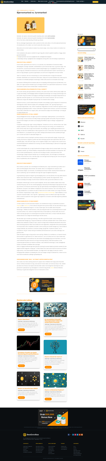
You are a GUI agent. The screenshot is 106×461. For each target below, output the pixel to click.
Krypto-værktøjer (80, 1)
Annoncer (75, 449)
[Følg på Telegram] (77, 435)
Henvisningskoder (64, 449)
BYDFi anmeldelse (89, 176)
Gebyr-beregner (51, 447)
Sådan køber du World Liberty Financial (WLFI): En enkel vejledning (89, 76)
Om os (49, 2)
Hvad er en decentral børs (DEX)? (28, 388)
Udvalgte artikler (63, 446)
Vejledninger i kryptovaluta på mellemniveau (26, 321)
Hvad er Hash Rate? (24, 319)
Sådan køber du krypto (42, 1)
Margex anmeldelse (87, 160)
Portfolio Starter (51, 449)
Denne (52, 267)
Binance (83, 122)
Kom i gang (95, 1)
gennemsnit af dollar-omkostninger (46, 192)
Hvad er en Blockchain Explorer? (54, 390)
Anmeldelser (51, 1)
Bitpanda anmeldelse (87, 168)
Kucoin (83, 138)
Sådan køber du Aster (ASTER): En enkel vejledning (89, 67)
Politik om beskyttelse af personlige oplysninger (77, 454)
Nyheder (26, 1)
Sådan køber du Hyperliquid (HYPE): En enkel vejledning (89, 96)
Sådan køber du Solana (39, 449)
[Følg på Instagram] (75, 435)
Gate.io (83, 134)
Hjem (22, 1)
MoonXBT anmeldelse (87, 184)
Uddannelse (33, 1)
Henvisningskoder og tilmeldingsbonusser (65, 1)
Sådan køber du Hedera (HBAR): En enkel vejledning (89, 86)
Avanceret (24, 449)
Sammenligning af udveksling (51, 451)
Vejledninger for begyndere (27, 446)
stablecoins (26, 205)
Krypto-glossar (25, 450)
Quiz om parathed (51, 453)
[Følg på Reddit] (80, 435)
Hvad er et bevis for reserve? (53, 357)
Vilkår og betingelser (76, 452)
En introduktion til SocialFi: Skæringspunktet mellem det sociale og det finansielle (53, 321)
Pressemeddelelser (64, 447)
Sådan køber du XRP (39, 450)
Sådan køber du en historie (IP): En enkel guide (89, 58)
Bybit (82, 126)
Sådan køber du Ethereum (40, 447)
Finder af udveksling (51, 446)
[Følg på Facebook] (69, 435)
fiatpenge (19, 205)
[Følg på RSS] (82, 435)
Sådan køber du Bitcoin (39, 446)
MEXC (82, 130)
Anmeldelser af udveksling (27, 452)
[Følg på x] (71, 435)
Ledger (83, 147)
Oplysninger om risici (76, 450)
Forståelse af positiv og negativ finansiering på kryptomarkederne (28, 353)
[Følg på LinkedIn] (73, 435)
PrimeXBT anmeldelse (87, 191)
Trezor (82, 151)
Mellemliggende (25, 447)
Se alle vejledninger (39, 452)
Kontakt (74, 447)
